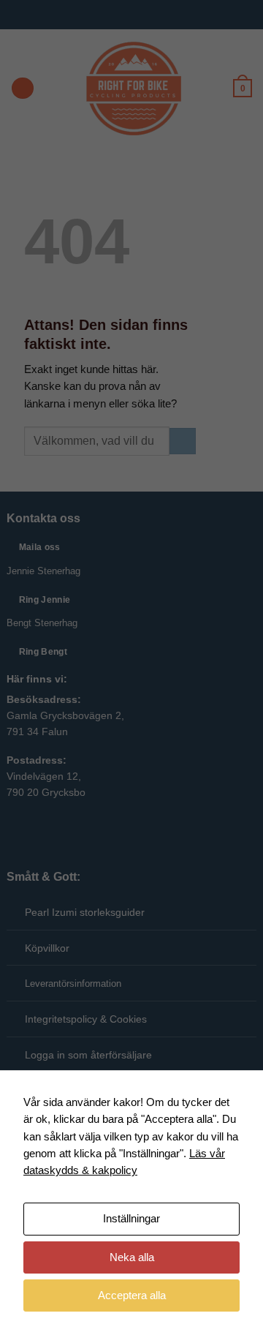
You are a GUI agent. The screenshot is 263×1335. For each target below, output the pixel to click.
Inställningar (131, 1219)
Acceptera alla (132, 1295)
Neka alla (132, 1257)
